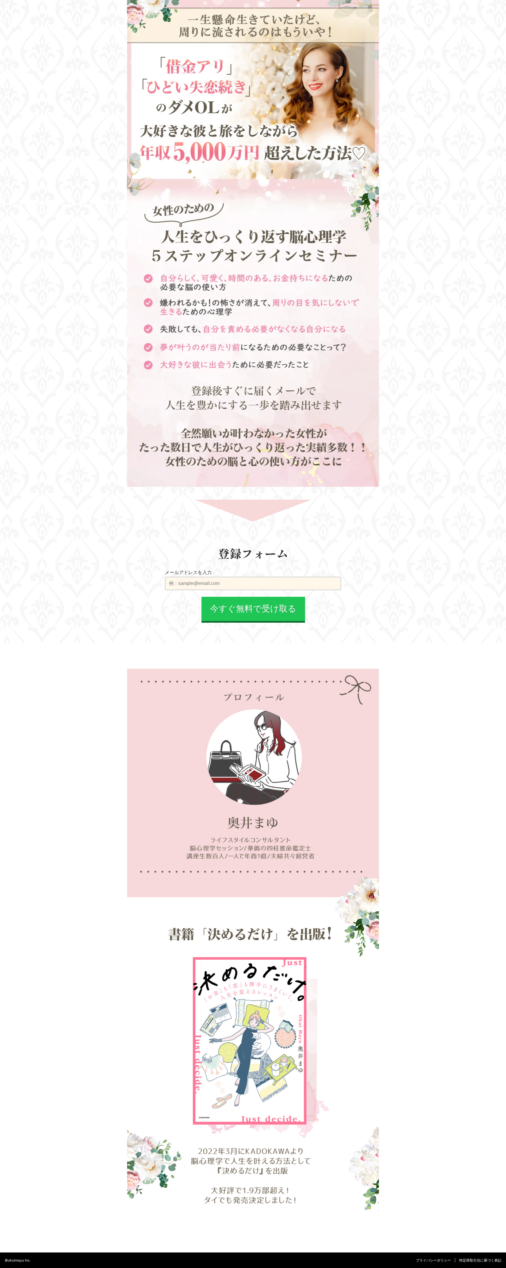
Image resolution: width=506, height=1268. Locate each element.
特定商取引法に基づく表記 (480, 1260)
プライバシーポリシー (433, 1260)
